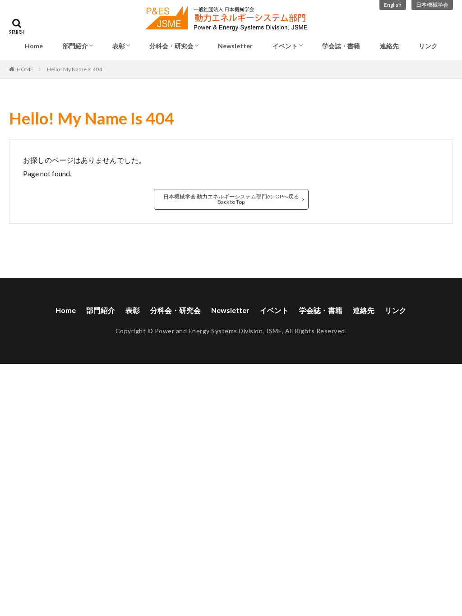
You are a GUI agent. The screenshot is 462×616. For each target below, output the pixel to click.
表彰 (118, 46)
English (393, 4)
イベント (285, 46)
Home (34, 46)
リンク (428, 46)
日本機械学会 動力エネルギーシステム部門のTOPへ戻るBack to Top (231, 199)
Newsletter (235, 46)
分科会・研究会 (171, 46)
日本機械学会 (432, 4)
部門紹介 (75, 46)
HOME (25, 69)
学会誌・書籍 (341, 46)
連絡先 (389, 46)
